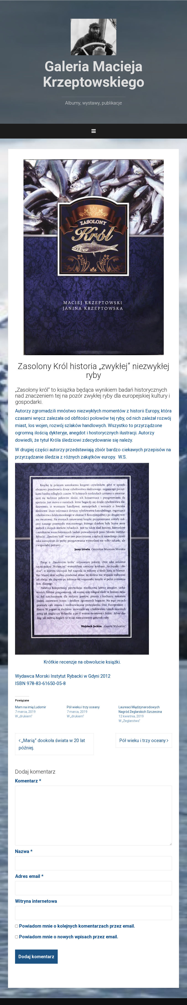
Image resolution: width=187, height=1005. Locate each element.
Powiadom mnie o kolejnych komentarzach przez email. (77, 926)
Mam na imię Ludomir (30, 707)
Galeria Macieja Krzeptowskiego (93, 74)
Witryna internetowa (36, 901)
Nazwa (23, 851)
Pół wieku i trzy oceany (83, 707)
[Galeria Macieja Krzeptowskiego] (93, 36)
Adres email (29, 876)
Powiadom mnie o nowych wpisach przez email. (68, 936)
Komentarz (28, 781)
